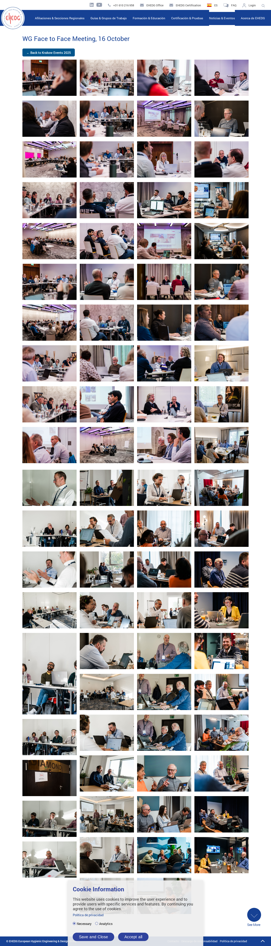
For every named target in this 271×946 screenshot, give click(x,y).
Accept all (133, 937)
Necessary (84, 924)
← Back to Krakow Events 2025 (48, 52)
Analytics (105, 924)
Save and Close (93, 937)
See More (253, 925)
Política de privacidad (233, 941)
